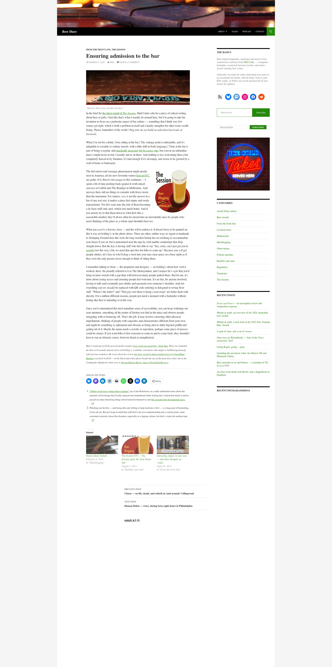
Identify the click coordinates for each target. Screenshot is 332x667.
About (221, 31)
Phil (112, 62)
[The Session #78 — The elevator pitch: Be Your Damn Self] (138, 445)
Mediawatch (223, 236)
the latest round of (119, 113)
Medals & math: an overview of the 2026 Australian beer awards (242, 314)
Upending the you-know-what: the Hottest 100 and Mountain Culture (241, 354)
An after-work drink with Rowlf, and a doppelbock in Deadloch (243, 373)
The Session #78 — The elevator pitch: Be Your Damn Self (136, 459)
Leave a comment (129, 62)
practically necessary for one (137, 150)
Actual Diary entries (227, 211)
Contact (260, 31)
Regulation (222, 267)
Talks (235, 31)
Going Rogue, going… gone (231, 346)
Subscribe (261, 112)
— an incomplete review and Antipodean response (239, 305)
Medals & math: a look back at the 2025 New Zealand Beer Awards (243, 323)
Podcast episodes (225, 254)
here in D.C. (143, 175)
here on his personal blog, (145, 345)
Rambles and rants (226, 260)
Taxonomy (222, 273)
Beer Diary (69, 31)
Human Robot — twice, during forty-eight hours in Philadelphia (158, 504)
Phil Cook (249, 62)
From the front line (98, 49)
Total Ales (163, 345)
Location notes (224, 229)
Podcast (246, 31)
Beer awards (223, 217)
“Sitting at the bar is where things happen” (109, 391)
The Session (119, 49)
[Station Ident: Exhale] (102, 445)
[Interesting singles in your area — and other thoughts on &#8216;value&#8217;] (173, 445)
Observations (223, 248)
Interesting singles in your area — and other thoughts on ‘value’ (172, 459)
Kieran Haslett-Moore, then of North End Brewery (144, 362)
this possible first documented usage (168, 399)
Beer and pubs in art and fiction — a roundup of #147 (242, 364)
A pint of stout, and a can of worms (234, 331)
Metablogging (223, 242)
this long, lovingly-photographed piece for (154, 354)
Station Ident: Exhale (96, 455)
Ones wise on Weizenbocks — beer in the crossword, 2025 (240, 339)
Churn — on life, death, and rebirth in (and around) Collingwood (159, 491)
